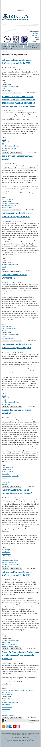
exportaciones (6, 704)
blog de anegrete (16, 152)
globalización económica (9, 644)
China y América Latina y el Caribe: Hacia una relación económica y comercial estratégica (20, 655)
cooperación (5, 713)
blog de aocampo (16, 406)
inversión (4, 711)
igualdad (4, 484)
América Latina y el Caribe (10, 560)
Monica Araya (6, 550)
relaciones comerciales (9, 338)
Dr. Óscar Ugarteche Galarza (35, 35)
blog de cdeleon (15, 93)
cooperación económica (9, 562)
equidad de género (7, 471)
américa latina (6, 404)
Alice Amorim (6, 552)
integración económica (8, 715)
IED (3, 144)
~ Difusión (14, 46)
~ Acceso (11, 48)
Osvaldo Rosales (7, 692)
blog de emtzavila (16, 717)
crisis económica (7, 207)
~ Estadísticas (22, 44)
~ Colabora (27, 46)
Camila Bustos (6, 554)
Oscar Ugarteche (7, 326)
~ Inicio (4, 44)
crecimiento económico (9, 148)
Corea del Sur (6, 482)
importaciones (6, 709)
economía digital (7, 91)
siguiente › (31, 721)
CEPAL (4, 82)
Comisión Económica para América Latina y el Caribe (18, 690)
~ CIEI (21, 46)
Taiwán (4, 480)
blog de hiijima (15, 210)
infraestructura (6, 566)
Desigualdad (5, 474)
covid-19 (4, 150)
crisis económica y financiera (10, 646)
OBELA (4, 330)
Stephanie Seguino (7, 467)
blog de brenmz (15, 486)
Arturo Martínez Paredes (9, 328)
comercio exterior (7, 707)
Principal (4, 51)
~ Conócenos (12, 44)
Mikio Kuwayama (7, 694)
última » (36, 720)
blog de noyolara (16, 568)
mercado (4, 478)
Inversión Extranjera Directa (10, 86)
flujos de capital (6, 642)
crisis (3, 269)
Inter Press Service (7, 199)
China (3, 88)
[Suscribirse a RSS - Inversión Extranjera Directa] (2, 723)
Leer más (6, 93)
